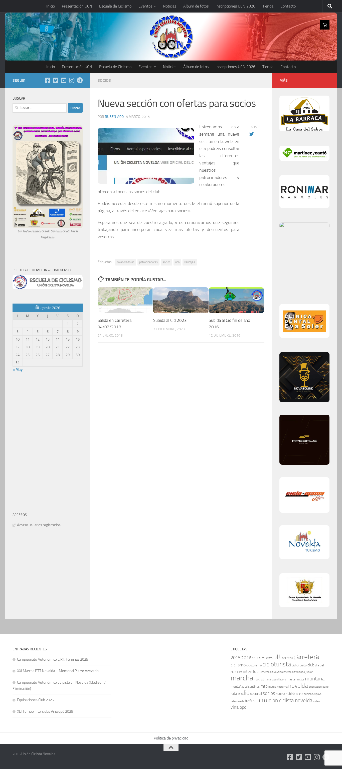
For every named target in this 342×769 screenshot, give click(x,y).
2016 (246, 657)
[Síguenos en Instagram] (72, 80)
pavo (325, 686)
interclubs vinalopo (294, 672)
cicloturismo (254, 665)
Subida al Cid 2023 (170, 320)
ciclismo (238, 665)
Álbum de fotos (196, 6)
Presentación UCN (77, 6)
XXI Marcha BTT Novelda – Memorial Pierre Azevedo (58, 671)
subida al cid (294, 694)
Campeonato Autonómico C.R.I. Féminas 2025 (52, 659)
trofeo (250, 701)
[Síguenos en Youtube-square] (64, 80)
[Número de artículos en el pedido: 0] (325, 25)
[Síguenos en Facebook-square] (48, 80)
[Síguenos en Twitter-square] (56, 80)
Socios (104, 80)
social (257, 693)
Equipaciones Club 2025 (35, 700)
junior (309, 672)
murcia (272, 686)
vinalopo (238, 707)
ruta (234, 693)
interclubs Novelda (272, 672)
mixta (300, 679)
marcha (242, 678)
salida (245, 692)
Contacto (288, 6)
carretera (306, 657)
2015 (236, 657)
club (310, 665)
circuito (301, 665)
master (291, 679)
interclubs (252, 671)
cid (294, 665)
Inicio (50, 6)
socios (166, 262)
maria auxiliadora (276, 679)
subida (280, 694)
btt (277, 657)
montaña (314, 678)
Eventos (145, 6)
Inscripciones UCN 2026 (235, 6)
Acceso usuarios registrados (39, 525)
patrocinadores (148, 262)
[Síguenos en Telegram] (80, 80)
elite (239, 672)
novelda (298, 685)
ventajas (189, 262)
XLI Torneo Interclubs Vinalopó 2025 (45, 711)
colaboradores (125, 262)
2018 (255, 658)
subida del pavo (312, 694)
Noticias (169, 6)
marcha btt (260, 679)
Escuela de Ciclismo (115, 6)
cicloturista (276, 664)
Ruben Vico (114, 117)
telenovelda (237, 701)
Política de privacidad (171, 738)
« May (18, 369)
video (316, 701)
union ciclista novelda (289, 700)
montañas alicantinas (245, 686)
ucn (177, 262)
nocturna (282, 686)
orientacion (315, 686)
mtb (264, 686)
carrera (287, 658)
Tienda (267, 6)
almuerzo (265, 658)
